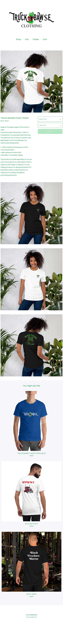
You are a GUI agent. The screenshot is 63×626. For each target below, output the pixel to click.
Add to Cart (50, 131)
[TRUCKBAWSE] (31, 18)
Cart (45, 39)
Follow (36, 39)
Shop (18, 39)
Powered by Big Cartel (31, 617)
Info (27, 39)
